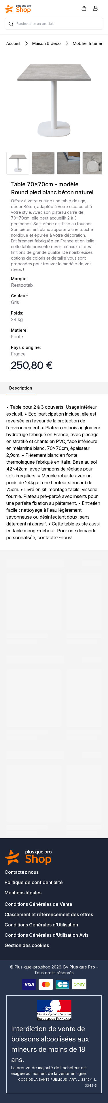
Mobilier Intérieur (89, 43)
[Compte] (95, 9)
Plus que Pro (82, 966)
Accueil (13, 43)
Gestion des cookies (27, 945)
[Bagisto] (18, 9)
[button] (83, 8)
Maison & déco (46, 43)
